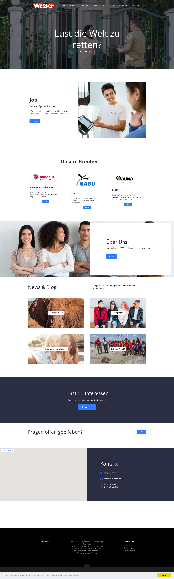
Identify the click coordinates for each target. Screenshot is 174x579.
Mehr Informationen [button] (73, 575)
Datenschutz (136, 6)
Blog (103, 6)
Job (64, 6)
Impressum (123, 6)
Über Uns (84, 6)
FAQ (112, 6)
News (95, 6)
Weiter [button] (164, 575)
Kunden (73, 6)
